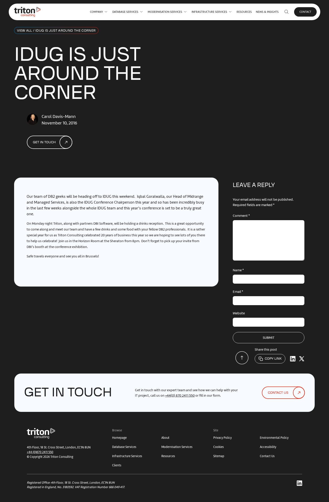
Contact (305, 12)
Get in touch (44, 142)
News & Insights (267, 12)
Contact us (278, 392)
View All (24, 30)
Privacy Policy (222, 438)
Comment (241, 215)
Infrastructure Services (209, 12)
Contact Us (267, 456)
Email (238, 291)
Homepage (119, 438)
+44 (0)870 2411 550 (40, 452)
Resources (244, 12)
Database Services (125, 12)
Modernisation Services (165, 12)
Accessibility (268, 447)
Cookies (218, 447)
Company (96, 12)
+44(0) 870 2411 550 (180, 395)
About (165, 438)
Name (238, 270)
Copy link (273, 358)
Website (239, 313)
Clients (116, 465)
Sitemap (218, 456)
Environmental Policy (274, 438)
